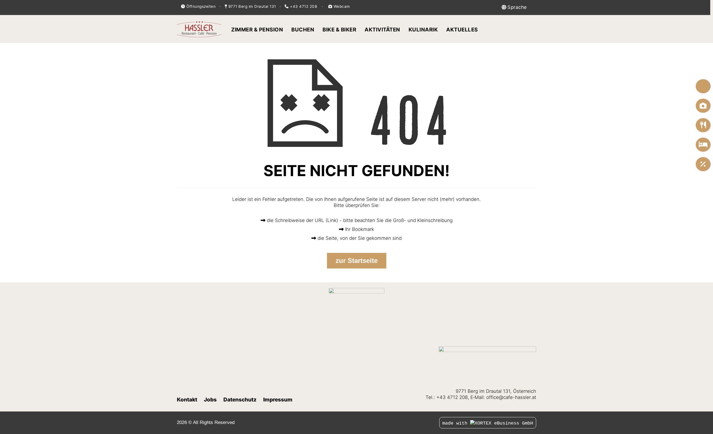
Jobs (210, 399)
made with (456, 423)
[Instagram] (340, 422)
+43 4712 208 (303, 6)
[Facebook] (334, 422)
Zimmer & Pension (257, 29)
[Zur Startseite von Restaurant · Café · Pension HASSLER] (199, 29)
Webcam (341, 6)
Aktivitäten (382, 29)
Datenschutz (240, 399)
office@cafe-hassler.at (511, 397)
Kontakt (187, 399)
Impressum (277, 399)
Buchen (302, 29)
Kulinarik (423, 29)
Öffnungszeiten (201, 6)
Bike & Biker (339, 29)
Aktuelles (462, 29)
